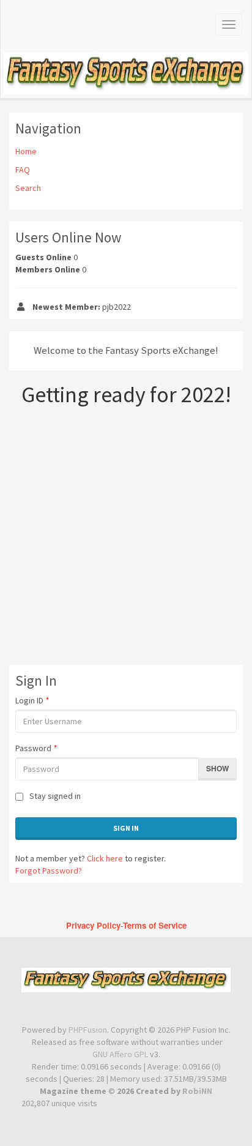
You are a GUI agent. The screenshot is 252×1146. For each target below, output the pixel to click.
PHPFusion (88, 1029)
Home (26, 151)
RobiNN (197, 1090)
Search (28, 187)
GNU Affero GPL (120, 1054)
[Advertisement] (126, 539)
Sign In (126, 828)
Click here (105, 858)
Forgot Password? (48, 870)
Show (217, 768)
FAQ (22, 169)
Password (36, 748)
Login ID (32, 700)
